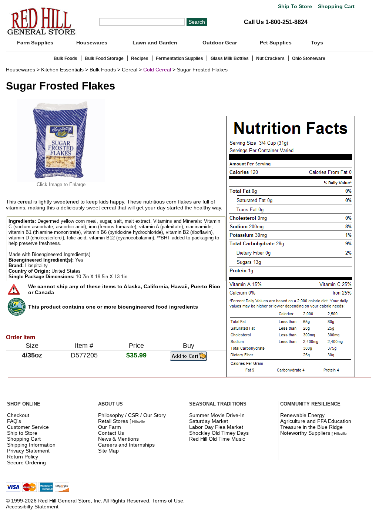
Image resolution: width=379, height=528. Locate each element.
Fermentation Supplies (179, 58)
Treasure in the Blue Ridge (311, 427)
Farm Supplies (35, 43)
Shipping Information (31, 445)
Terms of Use (167, 501)
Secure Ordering (26, 462)
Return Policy (22, 457)
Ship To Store (295, 6)
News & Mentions (118, 439)
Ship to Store (22, 433)
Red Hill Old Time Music (217, 439)
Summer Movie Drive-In (217, 415)
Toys (317, 43)
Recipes (139, 58)
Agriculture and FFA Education (315, 421)
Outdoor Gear (219, 43)
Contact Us (111, 433)
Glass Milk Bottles (230, 58)
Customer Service (28, 427)
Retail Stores (113, 421)
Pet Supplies (276, 43)
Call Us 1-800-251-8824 (276, 22)
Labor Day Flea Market (216, 427)
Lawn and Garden (155, 43)
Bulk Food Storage (104, 58)
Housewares (91, 43)
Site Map (108, 451)
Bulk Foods (65, 58)
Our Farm (109, 427)
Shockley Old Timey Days (219, 433)
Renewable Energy (302, 415)
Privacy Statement (28, 451)
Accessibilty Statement (32, 506)
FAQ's (14, 421)
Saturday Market (208, 421)
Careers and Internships (126, 445)
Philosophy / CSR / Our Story (132, 415)
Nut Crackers (270, 58)
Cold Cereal (157, 70)
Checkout (18, 415)
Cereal (129, 70)
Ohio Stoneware (308, 58)
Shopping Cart (335, 6)
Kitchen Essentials (62, 70)
